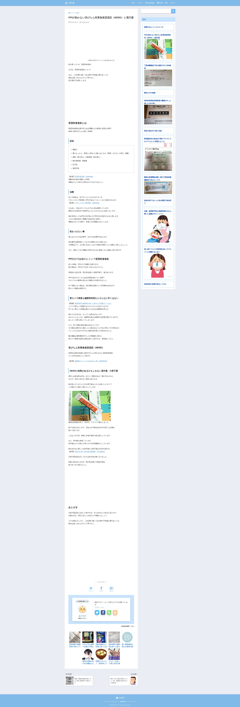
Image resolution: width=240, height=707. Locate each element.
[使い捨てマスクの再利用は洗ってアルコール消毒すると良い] (158, 265)
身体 (132, 626)
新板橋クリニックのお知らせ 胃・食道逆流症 (91, 361)
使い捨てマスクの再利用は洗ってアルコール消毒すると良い (157, 250)
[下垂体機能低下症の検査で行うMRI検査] (158, 78)
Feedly (109, 615)
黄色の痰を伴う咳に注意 (153, 131)
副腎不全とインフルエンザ (153, 27)
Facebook (103, 615)
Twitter (97, 615)
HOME (121, 698)
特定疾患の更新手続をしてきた (155, 284)
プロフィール (99, 607)
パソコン (140, 3)
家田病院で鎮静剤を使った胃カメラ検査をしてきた (93, 303)
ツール (172, 3)
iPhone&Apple (150, 3)
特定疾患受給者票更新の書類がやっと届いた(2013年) (157, 102)
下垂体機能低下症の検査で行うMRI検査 (157, 67)
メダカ (133, 3)
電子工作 (160, 3)
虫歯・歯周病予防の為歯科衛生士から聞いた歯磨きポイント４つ (157, 212)
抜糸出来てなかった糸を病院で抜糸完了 (157, 202)
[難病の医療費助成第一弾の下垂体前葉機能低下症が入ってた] (158, 187)
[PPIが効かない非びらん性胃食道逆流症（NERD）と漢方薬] (158, 49)
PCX (166, 3)
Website (115, 615)
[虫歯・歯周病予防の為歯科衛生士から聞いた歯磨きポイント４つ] (158, 229)
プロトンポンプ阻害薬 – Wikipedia (87, 203)
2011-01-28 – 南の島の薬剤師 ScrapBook (90, 451)
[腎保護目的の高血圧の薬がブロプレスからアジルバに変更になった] (158, 157)
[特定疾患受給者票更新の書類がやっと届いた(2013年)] (158, 114)
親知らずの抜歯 (149, 93)
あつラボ (70, 3)
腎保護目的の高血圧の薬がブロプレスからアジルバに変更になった (157, 140)
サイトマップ (131, 701)
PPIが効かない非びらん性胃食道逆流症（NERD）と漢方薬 (157, 36)
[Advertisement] (101, 41)
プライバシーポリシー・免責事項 (115, 701)
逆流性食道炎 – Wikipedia (84, 176)
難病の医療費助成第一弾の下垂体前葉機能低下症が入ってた (157, 178)
